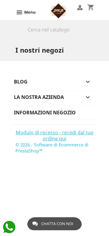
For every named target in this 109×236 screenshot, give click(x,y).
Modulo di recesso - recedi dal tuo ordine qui (55, 135)
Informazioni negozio (45, 112)
